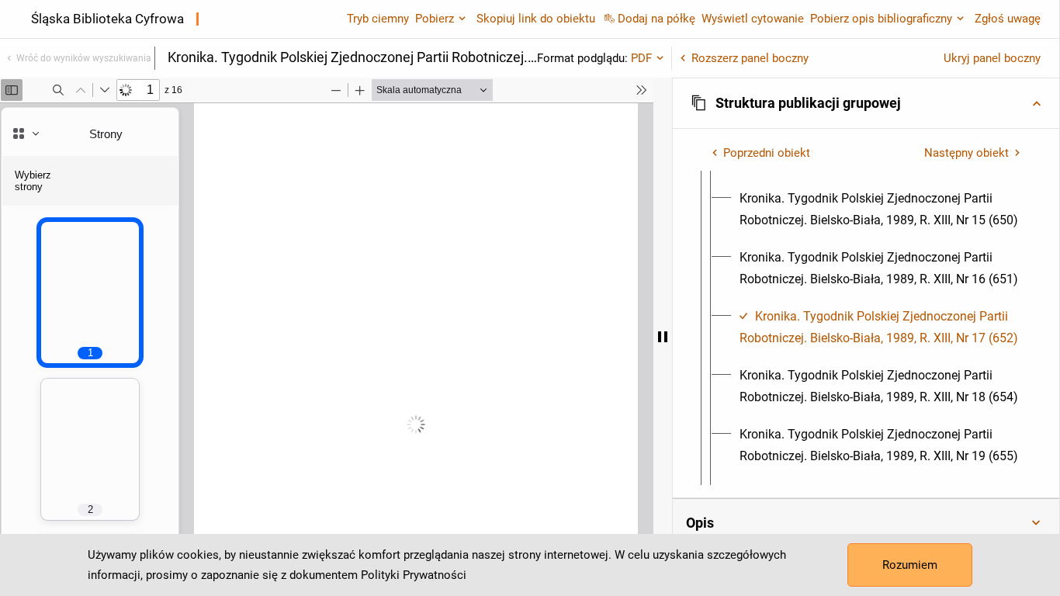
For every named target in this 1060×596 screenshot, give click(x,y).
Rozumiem (909, 565)
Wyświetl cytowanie (752, 19)
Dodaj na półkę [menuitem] (656, 19)
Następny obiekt (966, 153)
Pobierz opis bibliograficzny (881, 19)
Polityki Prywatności (413, 575)
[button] (866, 103)
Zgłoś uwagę (1008, 19)
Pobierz (434, 19)
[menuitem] (880, 209)
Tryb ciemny (378, 19)
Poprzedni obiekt (766, 153)
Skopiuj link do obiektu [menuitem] (535, 19)
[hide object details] (662, 337)
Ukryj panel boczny (992, 58)
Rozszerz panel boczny (750, 58)
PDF (641, 58)
